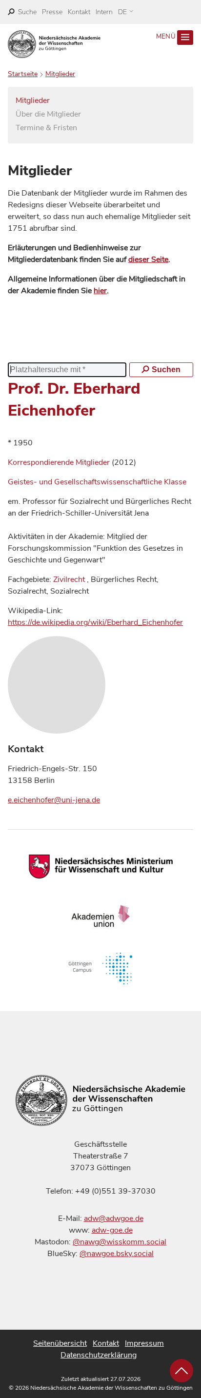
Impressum (144, 1343)
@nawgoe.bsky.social (117, 1253)
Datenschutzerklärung (98, 1355)
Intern (104, 12)
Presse (52, 12)
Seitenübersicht (60, 1343)
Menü (167, 36)
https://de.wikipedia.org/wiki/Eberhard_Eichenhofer (95, 622)
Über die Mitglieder (48, 114)
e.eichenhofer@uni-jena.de (54, 800)
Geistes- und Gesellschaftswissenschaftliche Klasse (97, 482)
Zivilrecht (69, 579)
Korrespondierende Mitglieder (60, 462)
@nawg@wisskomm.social (119, 1242)
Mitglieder (60, 74)
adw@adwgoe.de (113, 1218)
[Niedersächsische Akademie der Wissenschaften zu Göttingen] (54, 44)
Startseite (23, 74)
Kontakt (79, 12)
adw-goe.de (112, 1230)
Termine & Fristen (46, 127)
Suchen (166, 369)
